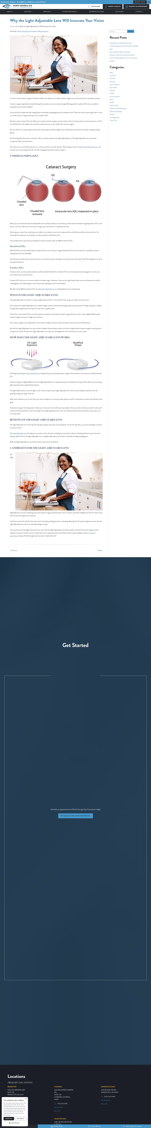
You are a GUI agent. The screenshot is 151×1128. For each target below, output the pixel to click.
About (9, 12)
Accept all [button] (9, 1118)
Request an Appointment (75, 815)
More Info (57, 1111)
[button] (14, 1123)
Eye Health (113, 87)
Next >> (100, 550)
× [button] (26, 1099)
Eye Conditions (115, 84)
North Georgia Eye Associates (27, 31)
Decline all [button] (20, 1118)
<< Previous (13, 550)
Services (46, 12)
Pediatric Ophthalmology (118, 108)
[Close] (149, 2)
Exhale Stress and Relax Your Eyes (121, 43)
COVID (112, 78)
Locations (119, 12)
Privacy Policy (6, 1115)
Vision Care (113, 120)
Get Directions (58, 1107)
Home (12, 26)
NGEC (112, 102)
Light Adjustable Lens (91, 147)
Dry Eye (112, 81)
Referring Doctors (96, 12)
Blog (16, 26)
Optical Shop (114, 105)
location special (114, 96)
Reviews (112, 114)
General (112, 90)
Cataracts (45, 31)
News (111, 99)
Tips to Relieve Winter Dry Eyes (120, 52)
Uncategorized (114, 117)
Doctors (27, 12)
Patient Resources (69, 12)
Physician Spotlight (116, 111)
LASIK (112, 93)
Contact (138, 12)
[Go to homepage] (17, 6)
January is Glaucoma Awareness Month (122, 55)
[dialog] (15, 1111)
